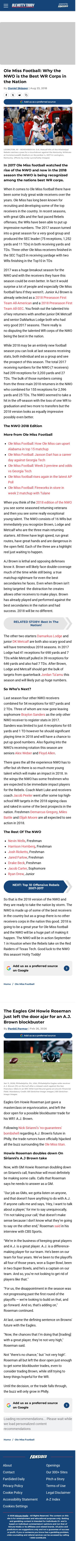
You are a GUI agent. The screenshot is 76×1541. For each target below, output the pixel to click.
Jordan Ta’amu (52, 675)
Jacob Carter (17, 868)
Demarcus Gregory (44, 812)
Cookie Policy (13, 1492)
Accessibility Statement (20, 1499)
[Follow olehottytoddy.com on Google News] (66, 968)
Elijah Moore (28, 817)
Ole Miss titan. (55, 1144)
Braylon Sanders (33, 714)
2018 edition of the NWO (54, 502)
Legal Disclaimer (58, 1492)
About (7, 1465)
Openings (53, 1465)
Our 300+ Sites (57, 1472)
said (57, 1226)
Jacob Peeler (22, 795)
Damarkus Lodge (49, 636)
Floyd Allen (47, 753)
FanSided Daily (14, 1479)
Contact (9, 1472)
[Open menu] (6, 5)
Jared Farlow (17, 857)
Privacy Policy (13, 1486)
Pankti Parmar (18, 1028)
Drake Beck (16, 863)
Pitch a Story (55, 1479)
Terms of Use (56, 1486)
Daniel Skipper (18, 88)
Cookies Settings (15, 1506)
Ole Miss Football (24, 984)
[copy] (26, 95)
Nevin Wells (16, 841)
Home (7, 984)
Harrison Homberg (21, 846)
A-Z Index (53, 1499)
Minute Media (21, 1516)
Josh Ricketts (18, 852)
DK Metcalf (21, 641)
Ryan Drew (16, 874)
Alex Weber (23, 753)
